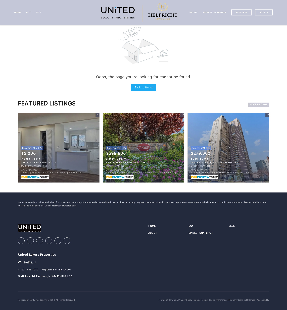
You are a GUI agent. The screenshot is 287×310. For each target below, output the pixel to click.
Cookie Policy (200, 300)
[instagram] (48, 240)
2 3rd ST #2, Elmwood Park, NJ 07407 (39, 162)
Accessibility (263, 300)
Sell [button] (38, 12)
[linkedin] (30, 240)
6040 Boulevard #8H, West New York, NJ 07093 (214, 162)
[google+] (67, 240)
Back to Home (143, 87)
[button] (168, 226)
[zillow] (39, 240)
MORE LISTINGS (258, 104)
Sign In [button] (263, 12)
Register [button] (241, 12)
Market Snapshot (215, 12)
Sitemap (251, 300)
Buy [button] (28, 12)
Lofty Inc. (34, 300)
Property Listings (237, 300)
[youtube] (57, 240)
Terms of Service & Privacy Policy (175, 300)
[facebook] (21, 240)
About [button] (193, 12)
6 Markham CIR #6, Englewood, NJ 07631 (126, 162)
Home (17, 12)
